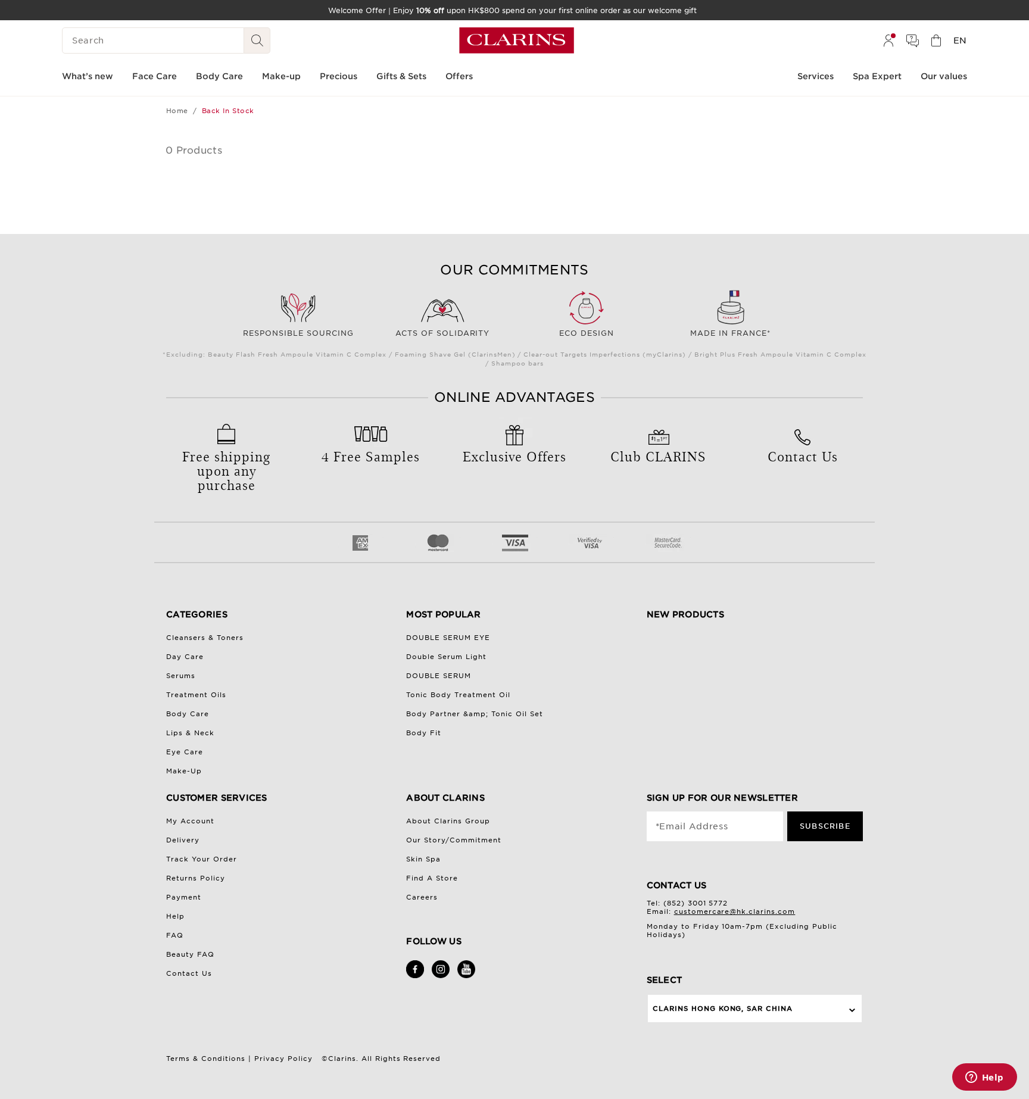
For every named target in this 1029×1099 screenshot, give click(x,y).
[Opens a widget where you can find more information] (984, 1078)
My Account (190, 821)
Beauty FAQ (190, 954)
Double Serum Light (446, 656)
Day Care (185, 656)
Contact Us (189, 973)
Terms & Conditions (205, 1058)
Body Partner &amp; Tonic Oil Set (474, 714)
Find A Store (432, 878)
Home (177, 111)
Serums (180, 676)
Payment (183, 897)
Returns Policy (195, 878)
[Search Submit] (257, 40)
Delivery (182, 840)
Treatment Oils (196, 695)
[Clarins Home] (517, 40)
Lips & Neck (190, 733)
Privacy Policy (283, 1058)
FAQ (174, 935)
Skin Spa (423, 859)
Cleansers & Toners (205, 637)
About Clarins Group (448, 821)
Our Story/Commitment (453, 840)
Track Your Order (201, 859)
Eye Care (184, 752)
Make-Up (184, 771)
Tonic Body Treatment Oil (458, 695)
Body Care (187, 714)
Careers (422, 897)
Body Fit (423, 733)
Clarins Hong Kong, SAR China (723, 1008)
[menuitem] (888, 40)
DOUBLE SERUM (438, 676)
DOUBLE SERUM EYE (448, 637)
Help (175, 916)
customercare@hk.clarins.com (735, 911)
